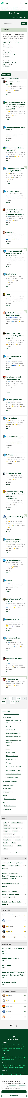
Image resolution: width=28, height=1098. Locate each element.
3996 (18, 698)
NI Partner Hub (7, 809)
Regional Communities (10, 806)
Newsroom (5, 1067)
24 (7, 465)
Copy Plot (9, 294)
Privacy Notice (12, 1085)
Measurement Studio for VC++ (14, 733)
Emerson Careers (22, 1065)
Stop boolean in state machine (14, 658)
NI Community (6, 711)
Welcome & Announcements (11, 714)
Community (8, 7)
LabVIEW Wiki (7, 67)
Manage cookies (14, 1095)
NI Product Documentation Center (12, 42)
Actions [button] (14, 75)
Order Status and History (19, 1056)
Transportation (6, 1050)
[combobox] (10, 23)
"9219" (4, 822)
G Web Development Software (14, 766)
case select (9, 580)
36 (7, 447)
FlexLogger (9, 763)
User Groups (7, 788)
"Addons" (15, 831)
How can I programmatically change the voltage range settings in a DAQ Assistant (15, 253)
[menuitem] (21, 3)
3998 (3, 702)
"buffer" (5, 842)
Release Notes (7, 45)
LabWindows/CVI (10, 729)
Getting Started (7, 52)
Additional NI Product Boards (13, 774)
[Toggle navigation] (7, 3)
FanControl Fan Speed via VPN (14, 473)
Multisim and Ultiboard (12, 756)
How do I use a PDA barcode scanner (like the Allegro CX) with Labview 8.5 (15, 336)
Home (2, 7)
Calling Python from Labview (10, 958)
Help (25, 17)
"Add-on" (5, 825)
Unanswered (16, 78)
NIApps (5, 65)
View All (14, 858)
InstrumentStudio (10, 752)
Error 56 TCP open (11, 274)
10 (7, 94)
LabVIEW (8, 726)
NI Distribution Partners (7, 1056)
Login (20, 17)
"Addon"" (5, 831)
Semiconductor (18, 1048)
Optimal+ (5, 802)
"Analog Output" (6, 839)
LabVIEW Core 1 (7, 57)
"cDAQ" (5, 848)
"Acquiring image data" (17, 822)
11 (6, 671)
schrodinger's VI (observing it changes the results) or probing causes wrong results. (12, 865)
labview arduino (6, 965)
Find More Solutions (14, 944)
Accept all (14, 1091)
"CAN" (19, 845)
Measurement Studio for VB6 (13, 736)
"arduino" (18, 839)
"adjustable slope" (7, 834)
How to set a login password (13, 560)
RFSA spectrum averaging (9, 982)
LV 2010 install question (12, 418)
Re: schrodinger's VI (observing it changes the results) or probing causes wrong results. (10, 894)
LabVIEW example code (9, 63)
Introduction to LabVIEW (9, 55)
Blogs (5, 795)
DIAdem (8, 749)
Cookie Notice (22, 1085)
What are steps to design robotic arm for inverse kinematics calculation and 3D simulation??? (15, 212)
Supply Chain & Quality (14, 1067)
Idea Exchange (8, 792)
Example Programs (9, 785)
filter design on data (13, 679)
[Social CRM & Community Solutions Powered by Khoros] (13, 1025)
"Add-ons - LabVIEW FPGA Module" (11, 828)
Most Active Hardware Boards (13, 770)
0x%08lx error (10, 455)
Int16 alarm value (10, 232)
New (9, 94)
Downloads (4, 1073)
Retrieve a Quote (6, 1057)
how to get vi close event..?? (13, 191)
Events (21, 1067)
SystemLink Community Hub (14, 722)
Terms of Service (15, 1057)
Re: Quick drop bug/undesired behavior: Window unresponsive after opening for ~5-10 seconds (12, 876)
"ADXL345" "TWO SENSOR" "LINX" (11, 837)
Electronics (11, 1046)
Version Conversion (11, 759)
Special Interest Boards (12, 777)
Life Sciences (11, 1048)
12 (7, 630)
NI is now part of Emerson (7, 1065)
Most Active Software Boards (9, 9)
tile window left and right (12, 619)
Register (14, 17)
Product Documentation (13, 1073)
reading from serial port (12, 436)
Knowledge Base (8, 47)
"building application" (7, 845)
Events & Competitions (10, 799)
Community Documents (10, 781)
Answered (9, 78)
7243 (12, 702)
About (15, 1065)
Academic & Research (7, 1044)
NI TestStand (9, 745)
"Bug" (13, 842)
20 (7, 140)
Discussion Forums (17, 7)
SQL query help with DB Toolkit (14, 399)
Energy (16, 1046)
